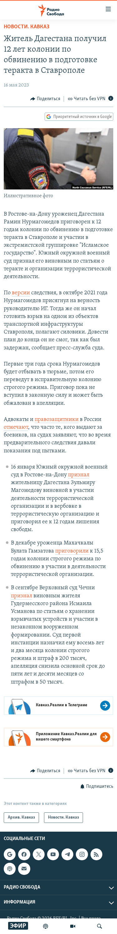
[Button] (45, 99)
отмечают (16, 427)
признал (78, 475)
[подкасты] (45, 926)
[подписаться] (24, 869)
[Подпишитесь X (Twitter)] (39, 854)
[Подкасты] (10, 869)
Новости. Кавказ (26, 27)
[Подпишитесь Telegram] (67, 854)
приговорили (72, 551)
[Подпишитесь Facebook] (24, 854)
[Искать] (99, 926)
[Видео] (72, 926)
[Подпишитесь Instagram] (82, 854)
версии (21, 293)
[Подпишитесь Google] (10, 854)
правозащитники (57, 420)
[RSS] (96, 854)
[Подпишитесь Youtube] (53, 854)
